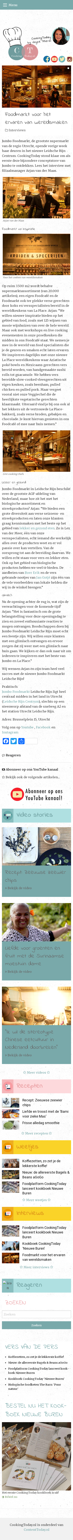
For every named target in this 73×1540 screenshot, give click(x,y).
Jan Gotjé (43, 577)
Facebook (43, 727)
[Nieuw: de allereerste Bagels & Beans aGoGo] (10, 1174)
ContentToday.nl (36, 1530)
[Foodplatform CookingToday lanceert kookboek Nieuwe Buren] (10, 1187)
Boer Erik (32, 573)
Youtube (27, 727)
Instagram (10, 732)
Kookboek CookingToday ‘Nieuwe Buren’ (36, 1379)
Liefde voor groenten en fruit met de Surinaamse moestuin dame (34, 956)
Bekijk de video (19, 888)
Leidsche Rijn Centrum (21, 701)
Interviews (17, 130)
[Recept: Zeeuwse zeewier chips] (36, 846)
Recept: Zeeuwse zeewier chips (35, 876)
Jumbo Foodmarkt (16, 692)
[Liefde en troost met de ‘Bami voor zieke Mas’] (10, 1113)
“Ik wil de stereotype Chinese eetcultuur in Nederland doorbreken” (31, 1040)
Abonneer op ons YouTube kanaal (31, 769)
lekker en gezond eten (37, 528)
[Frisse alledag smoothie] (10, 1125)
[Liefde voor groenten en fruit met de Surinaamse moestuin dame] (36, 922)
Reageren (13, 755)
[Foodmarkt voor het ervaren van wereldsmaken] (36, 86)
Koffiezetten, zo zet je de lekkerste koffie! (36, 1357)
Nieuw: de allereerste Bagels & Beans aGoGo (38, 1362)
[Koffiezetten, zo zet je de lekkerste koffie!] (10, 1163)
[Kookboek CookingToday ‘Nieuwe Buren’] (10, 1245)
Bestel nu (11, 1497)
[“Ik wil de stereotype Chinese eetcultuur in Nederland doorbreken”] (36, 1006)
